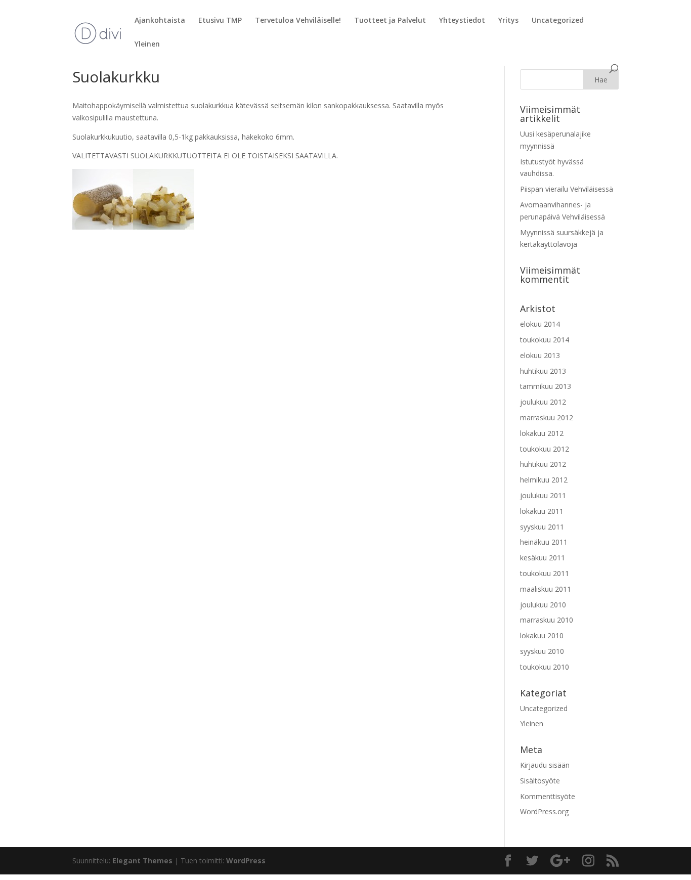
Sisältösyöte (540, 780)
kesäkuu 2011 (542, 557)
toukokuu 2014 (544, 339)
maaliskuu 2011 (545, 589)
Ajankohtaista (160, 21)
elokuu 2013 (540, 355)
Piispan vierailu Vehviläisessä (566, 189)
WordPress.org (544, 811)
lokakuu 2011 (542, 511)
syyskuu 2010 (542, 651)
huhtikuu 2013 (543, 371)
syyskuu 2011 (542, 527)
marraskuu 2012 (546, 417)
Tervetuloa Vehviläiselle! (298, 21)
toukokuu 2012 (544, 449)
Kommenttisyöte (547, 796)
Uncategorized (558, 21)
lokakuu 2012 (542, 433)
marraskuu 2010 (546, 620)
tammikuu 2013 (545, 386)
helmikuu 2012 (544, 480)
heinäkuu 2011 (544, 542)
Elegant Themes (142, 860)
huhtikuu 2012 (543, 464)
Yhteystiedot (462, 21)
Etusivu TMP (220, 21)
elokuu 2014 (540, 324)
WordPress (246, 860)
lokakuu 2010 (542, 635)
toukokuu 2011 (544, 573)
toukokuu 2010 (544, 667)
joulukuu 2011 (543, 495)
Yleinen (147, 44)
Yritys (508, 21)
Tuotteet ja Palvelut (390, 21)
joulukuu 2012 (543, 402)
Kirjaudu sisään (545, 765)
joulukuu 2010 (543, 604)
